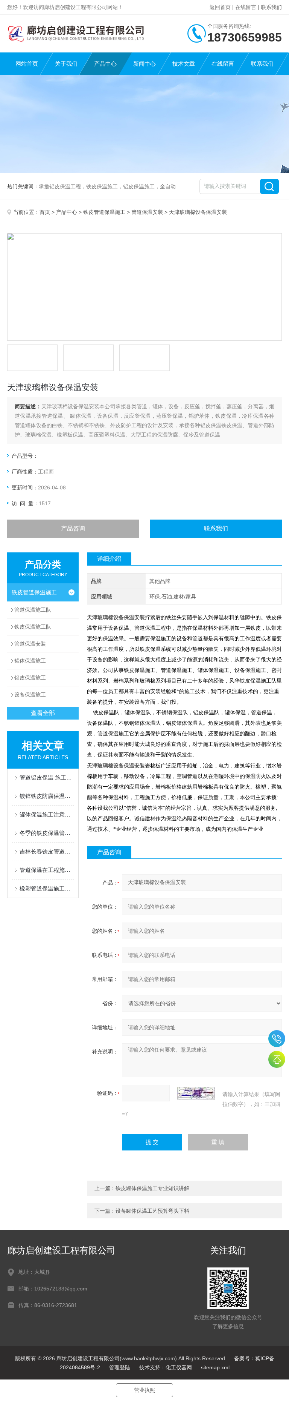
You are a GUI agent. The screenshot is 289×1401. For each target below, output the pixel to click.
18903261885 (276, 1038)
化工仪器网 (179, 1367)
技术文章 (183, 63)
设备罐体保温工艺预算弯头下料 (152, 1211)
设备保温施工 (30, 695)
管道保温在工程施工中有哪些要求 (47, 870)
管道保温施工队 (32, 610)
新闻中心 (144, 63)
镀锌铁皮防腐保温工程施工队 (47, 796)
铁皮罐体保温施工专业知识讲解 (152, 1188)
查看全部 (43, 713)
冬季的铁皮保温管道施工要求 (47, 833)
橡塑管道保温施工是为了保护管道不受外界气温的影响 (47, 888)
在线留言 (245, 7)
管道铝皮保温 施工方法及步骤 (47, 777)
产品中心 (105, 63)
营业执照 (144, 1390)
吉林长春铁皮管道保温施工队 (47, 851)
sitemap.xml (215, 1367)
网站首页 (26, 63)
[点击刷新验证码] (196, 1093)
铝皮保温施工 (30, 678)
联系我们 (271, 7)
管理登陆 (119, 1367)
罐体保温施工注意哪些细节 (47, 814)
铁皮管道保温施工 (104, 212)
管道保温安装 (147, 212)
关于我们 (66, 63)
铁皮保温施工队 (32, 627)
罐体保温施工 (30, 661)
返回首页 (220, 7)
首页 (45, 212)
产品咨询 (73, 528)
